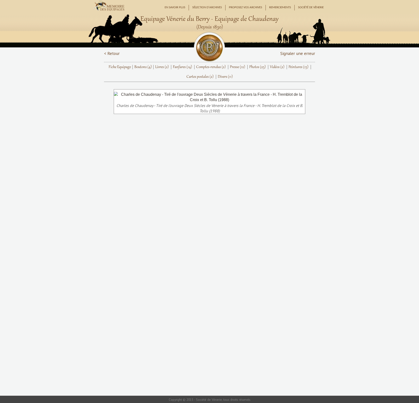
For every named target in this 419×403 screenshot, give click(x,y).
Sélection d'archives (207, 7)
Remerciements (280, 7)
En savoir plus (175, 7)
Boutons (143, 67)
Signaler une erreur (297, 53)
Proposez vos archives (245, 7)
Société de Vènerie (311, 7)
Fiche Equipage (120, 67)
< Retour (112, 53)
